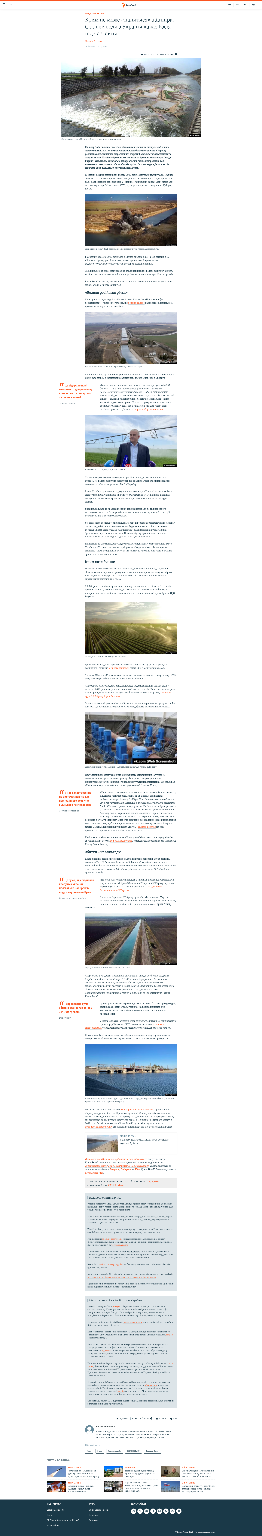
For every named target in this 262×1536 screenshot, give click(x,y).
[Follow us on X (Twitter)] (140, 1511)
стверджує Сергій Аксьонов (148, 409)
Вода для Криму (94, 13)
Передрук (94, 1515)
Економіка (130, 1468)
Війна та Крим (74, 1468)
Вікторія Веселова (93, 41)
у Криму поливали (119, 668)
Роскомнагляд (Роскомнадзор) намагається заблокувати (116, 1159)
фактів (120, 1391)
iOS (110, 1185)
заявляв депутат (147, 827)
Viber (138, 1169)
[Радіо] (253, 5)
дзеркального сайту (96, 1166)
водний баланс (136, 303)
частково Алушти (119, 1245)
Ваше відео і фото (55, 1510)
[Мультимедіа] (245, 5)
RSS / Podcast (53, 1526)
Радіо (49, 1515)
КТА (237, 5)
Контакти (93, 1520)
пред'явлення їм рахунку (98, 1127)
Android (120, 1185)
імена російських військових (137, 1110)
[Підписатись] (178, 1511)
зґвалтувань (151, 1385)
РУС (229, 5)
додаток (154, 1181)
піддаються (107, 1351)
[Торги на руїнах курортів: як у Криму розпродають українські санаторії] (113, 1471)
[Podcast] (172, 1511)
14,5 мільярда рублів (121, 841)
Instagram (126, 1169)
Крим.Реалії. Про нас (99, 1510)
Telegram (114, 1169)
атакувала (118, 1306)
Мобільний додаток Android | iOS (63, 1520)
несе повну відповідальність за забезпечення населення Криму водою (121, 1277)
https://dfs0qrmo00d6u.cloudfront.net (128, 1166)
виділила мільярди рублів (111, 1264)
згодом (169, 1335)
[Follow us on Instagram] (159, 1511)
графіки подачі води (112, 1239)
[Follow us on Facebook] (133, 1511)
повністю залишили (132, 1322)
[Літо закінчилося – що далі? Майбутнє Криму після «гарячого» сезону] (56, 1486)
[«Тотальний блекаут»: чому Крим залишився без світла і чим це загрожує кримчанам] (170, 1486)
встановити (94, 1173)
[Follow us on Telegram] (153, 1511)
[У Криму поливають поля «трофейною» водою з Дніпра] (102, 1143)
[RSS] (166, 1511)
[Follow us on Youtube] (146, 1511)
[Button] (147, 54)
